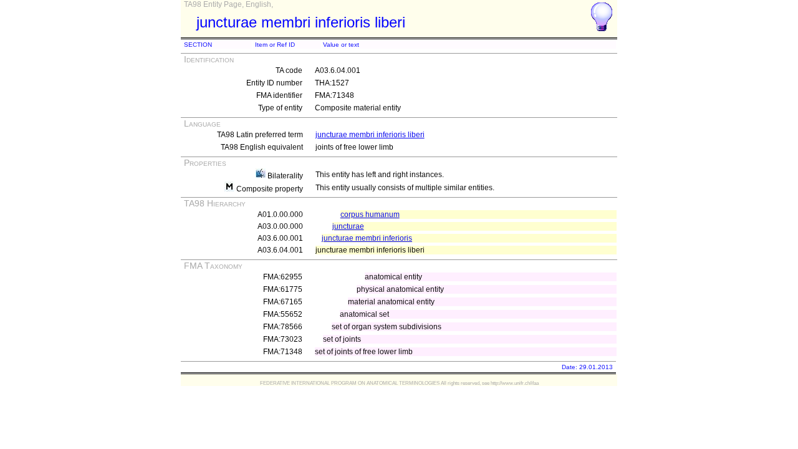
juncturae (348, 226)
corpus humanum (370, 214)
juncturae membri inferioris (367, 238)
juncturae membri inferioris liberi (370, 134)
